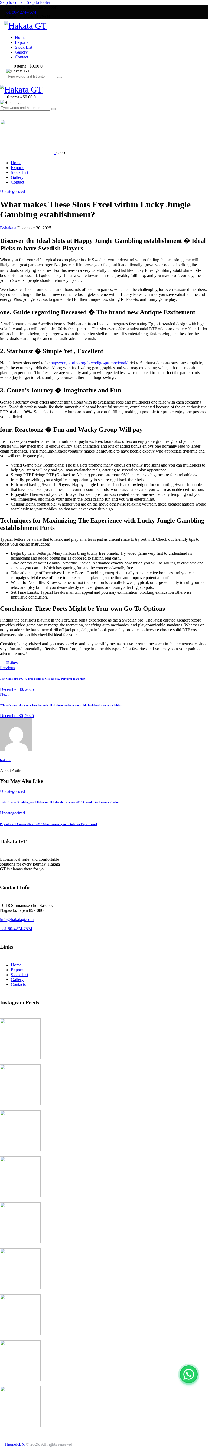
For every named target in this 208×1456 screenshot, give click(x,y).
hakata (5, 760)
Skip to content (13, 2)
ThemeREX (14, 1444)
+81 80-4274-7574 (16, 928)
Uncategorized (12, 191)
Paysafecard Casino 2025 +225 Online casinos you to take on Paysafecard (48, 824)
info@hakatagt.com (17, 919)
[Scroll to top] (3, 1453)
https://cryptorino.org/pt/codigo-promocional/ (89, 363)
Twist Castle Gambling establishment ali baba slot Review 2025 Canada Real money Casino (59, 802)
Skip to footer (38, 2)
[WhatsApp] (189, 1374)
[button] (3, 113)
